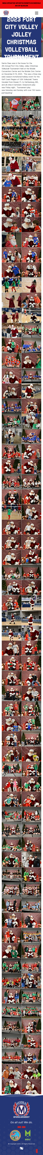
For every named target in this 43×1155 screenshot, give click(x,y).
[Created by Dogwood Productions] (21, 1148)
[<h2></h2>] (12, 103)
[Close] (37, 2)
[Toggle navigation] (37, 12)
